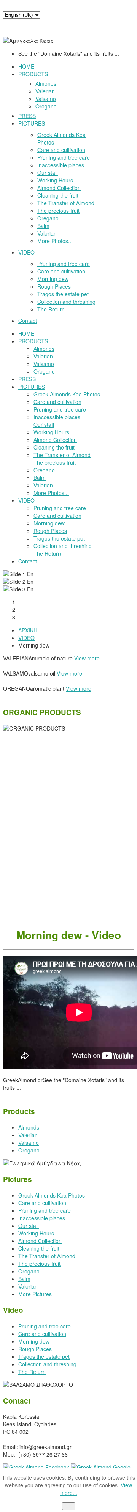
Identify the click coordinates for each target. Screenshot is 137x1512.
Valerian (28, 1135)
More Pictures (35, 1294)
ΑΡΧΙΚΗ (27, 630)
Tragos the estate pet (44, 1356)
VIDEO (26, 637)
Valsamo (28, 1142)
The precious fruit (39, 1263)
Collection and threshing (47, 1364)
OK (68, 1506)
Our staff (28, 1225)
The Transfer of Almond (46, 1256)
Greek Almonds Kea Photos (51, 1195)
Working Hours (36, 1233)
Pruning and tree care (44, 1210)
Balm (24, 1279)
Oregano (29, 1150)
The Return (32, 1371)
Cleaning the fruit (38, 1248)
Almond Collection (40, 1241)
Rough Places (35, 1349)
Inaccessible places (41, 1218)
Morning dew (33, 1341)
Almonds (28, 1127)
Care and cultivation (42, 1203)
